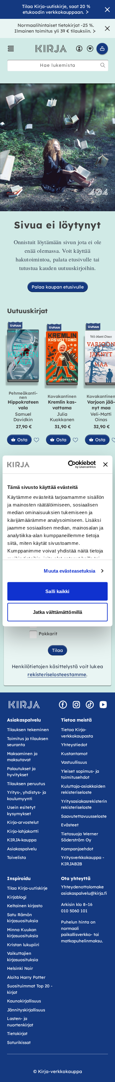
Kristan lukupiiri (23, 944)
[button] (11, 48)
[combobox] (57, 65)
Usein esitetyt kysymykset (21, 810)
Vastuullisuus (74, 762)
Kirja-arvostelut (23, 822)
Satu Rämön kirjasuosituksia (22, 918)
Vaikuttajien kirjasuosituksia (22, 956)
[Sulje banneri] (105, 464)
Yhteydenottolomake (82, 886)
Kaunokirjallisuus (24, 1000)
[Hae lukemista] (102, 65)
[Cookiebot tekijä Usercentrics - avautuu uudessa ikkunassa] (71, 464)
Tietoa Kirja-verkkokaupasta (77, 732)
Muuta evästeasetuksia (69, 571)
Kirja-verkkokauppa (60, 1071)
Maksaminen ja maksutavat (22, 756)
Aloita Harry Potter (26, 977)
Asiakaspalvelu (22, 848)
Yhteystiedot (74, 744)
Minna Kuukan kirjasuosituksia (22, 933)
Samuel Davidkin (23, 417)
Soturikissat (19, 1042)
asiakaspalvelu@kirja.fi (84, 893)
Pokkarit (48, 634)
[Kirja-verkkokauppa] (24, 704)
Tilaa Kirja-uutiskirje (27, 888)
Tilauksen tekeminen (28, 729)
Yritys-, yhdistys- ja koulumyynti (26, 795)
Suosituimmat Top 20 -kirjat (29, 989)
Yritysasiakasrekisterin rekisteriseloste (84, 804)
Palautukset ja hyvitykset (21, 771)
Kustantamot (74, 753)
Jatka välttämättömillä (57, 612)
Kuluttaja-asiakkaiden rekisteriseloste (83, 789)
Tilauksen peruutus (26, 783)
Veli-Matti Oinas (100, 417)
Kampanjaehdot (77, 848)
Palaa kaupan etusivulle (58, 287)
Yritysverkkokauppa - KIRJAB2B (82, 860)
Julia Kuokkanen (62, 417)
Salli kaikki (57, 591)
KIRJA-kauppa (21, 839)
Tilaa (57, 650)
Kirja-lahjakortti (23, 831)
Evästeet (70, 824)
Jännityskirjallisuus (26, 1009)
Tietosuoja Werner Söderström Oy (79, 837)
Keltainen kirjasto (24, 905)
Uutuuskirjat (27, 311)
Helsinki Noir (20, 968)
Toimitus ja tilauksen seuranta (27, 741)
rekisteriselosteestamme (56, 674)
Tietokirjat (17, 1033)
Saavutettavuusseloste (84, 816)
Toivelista (16, 857)
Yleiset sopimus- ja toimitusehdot (80, 774)
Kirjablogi (17, 897)
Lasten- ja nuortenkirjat (20, 1021)
